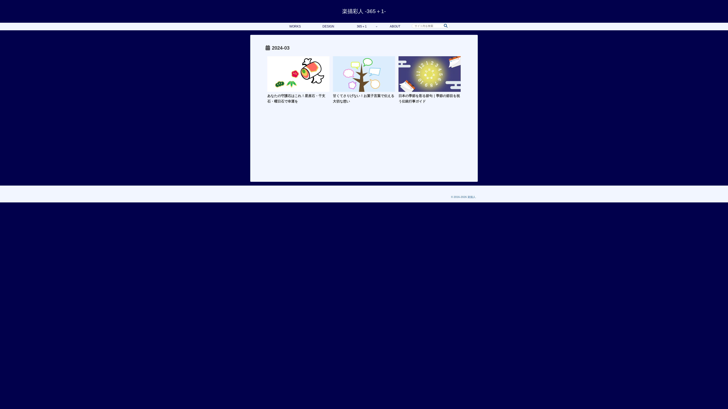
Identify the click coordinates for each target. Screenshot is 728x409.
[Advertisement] (364, 144)
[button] (445, 26)
